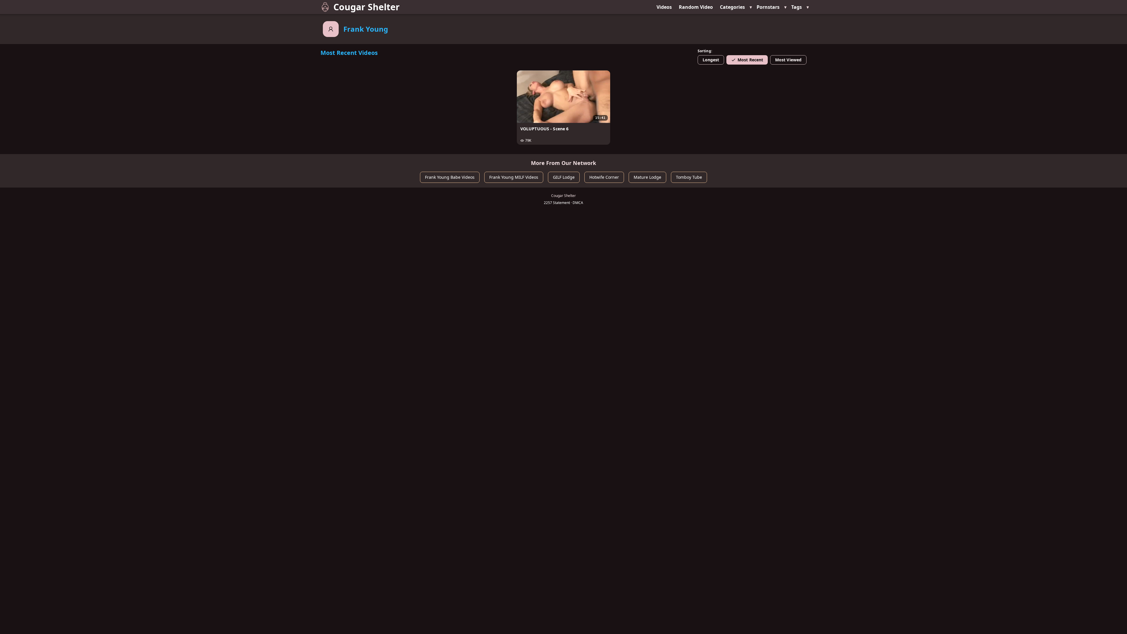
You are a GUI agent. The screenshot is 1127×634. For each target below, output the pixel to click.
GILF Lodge (564, 177)
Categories (732, 7)
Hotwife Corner (604, 177)
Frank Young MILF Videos (513, 177)
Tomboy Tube (689, 177)
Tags (796, 7)
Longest (711, 60)
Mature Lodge (647, 177)
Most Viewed (788, 60)
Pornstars (768, 7)
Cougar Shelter (366, 7)
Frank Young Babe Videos (450, 177)
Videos (664, 7)
